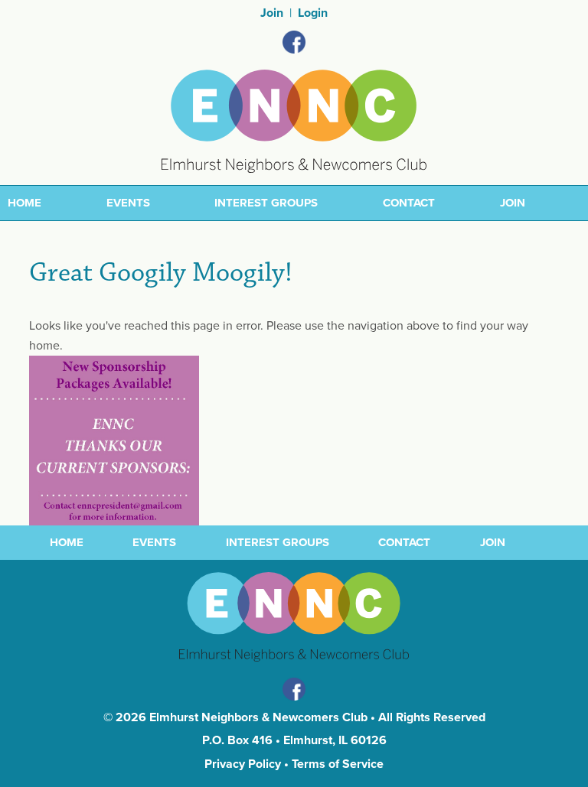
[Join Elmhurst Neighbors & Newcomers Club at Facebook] (294, 42)
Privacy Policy (242, 764)
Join (271, 13)
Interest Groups (266, 203)
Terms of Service (338, 764)
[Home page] (294, 120)
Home (24, 203)
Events (128, 203)
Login (313, 13)
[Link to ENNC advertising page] (113, 439)
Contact (409, 203)
